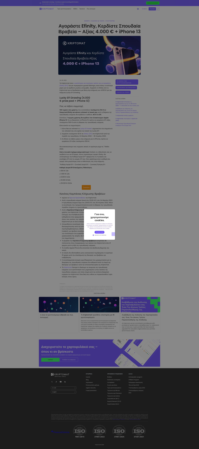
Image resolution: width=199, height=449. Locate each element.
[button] (99, 235)
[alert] (99, 224)
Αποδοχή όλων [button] (99, 232)
